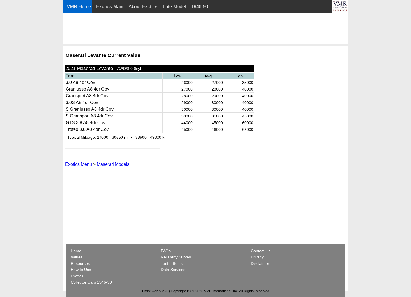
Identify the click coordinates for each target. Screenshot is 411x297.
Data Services (173, 269)
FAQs (166, 251)
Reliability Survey (176, 257)
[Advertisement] (206, 28)
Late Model (174, 6)
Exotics (77, 276)
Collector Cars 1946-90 (91, 282)
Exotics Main (109, 6)
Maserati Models (113, 164)
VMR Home (79, 6)
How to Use (81, 269)
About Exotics (143, 6)
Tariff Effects (172, 263)
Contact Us (260, 251)
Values (76, 257)
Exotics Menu (78, 164)
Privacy (257, 257)
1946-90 (199, 6)
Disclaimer (260, 263)
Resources (80, 263)
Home (76, 251)
